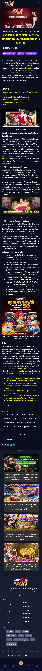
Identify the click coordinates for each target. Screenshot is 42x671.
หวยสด (15, 431)
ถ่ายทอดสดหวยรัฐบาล (21, 640)
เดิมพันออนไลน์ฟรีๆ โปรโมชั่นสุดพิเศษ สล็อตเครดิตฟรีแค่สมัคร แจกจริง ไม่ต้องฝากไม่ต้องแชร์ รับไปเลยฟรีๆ (23, 403)
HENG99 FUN (6, 48)
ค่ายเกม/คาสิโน (29, 617)
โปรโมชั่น (27, 603)
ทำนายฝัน (6, 427)
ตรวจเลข (19, 423)
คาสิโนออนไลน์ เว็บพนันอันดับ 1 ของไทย (16, 97)
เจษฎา (5, 435)
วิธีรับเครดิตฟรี (31, 53)
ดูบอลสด (21, 53)
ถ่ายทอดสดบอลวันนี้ (16, 371)
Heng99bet (10, 255)
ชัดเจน (24, 419)
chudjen (23, 414)
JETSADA (16, 419)
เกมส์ (8, 623)
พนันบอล (27, 606)
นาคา (13, 427)
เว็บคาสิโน (32, 60)
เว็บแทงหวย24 (8, 439)
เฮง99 (21, 636)
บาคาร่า (9, 619)
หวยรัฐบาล (7, 431)
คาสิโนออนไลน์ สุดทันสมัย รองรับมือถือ (16, 99)
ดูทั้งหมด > (21, 575)
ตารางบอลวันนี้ (11, 636)
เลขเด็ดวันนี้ (32, 435)
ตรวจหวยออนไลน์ (9, 423)
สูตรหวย (26, 427)
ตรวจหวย (9, 631)
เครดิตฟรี (31, 431)
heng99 (16, 346)
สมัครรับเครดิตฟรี (9, 53)
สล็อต (8, 615)
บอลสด (27, 610)
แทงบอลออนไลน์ (11, 644)
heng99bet (7, 419)
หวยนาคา (34, 427)
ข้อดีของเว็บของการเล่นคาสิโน (13, 102)
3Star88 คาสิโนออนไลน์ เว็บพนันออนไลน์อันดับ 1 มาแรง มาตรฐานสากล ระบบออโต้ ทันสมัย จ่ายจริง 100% (22, 385)
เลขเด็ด (12, 435)
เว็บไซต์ (15, 277)
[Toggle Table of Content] (35, 89)
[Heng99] (16, 3)
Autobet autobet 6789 (11, 414)
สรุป (5, 104)
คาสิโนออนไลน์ (28, 68)
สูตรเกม (27, 621)
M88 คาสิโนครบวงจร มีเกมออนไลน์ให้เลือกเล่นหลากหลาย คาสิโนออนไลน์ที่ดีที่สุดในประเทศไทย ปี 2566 (23, 379)
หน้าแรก (9, 604)
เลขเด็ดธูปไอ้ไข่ (22, 435)
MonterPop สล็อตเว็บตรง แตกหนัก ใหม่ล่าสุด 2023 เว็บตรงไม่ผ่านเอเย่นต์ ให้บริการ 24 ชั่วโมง (23, 396)
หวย (8, 608)
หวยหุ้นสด (23, 431)
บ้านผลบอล (28, 614)
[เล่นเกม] (21, 663)
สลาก (19, 427)
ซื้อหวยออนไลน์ (33, 419)
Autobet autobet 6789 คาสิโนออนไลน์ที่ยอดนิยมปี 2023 (20, 93)
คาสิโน (15, 48)
